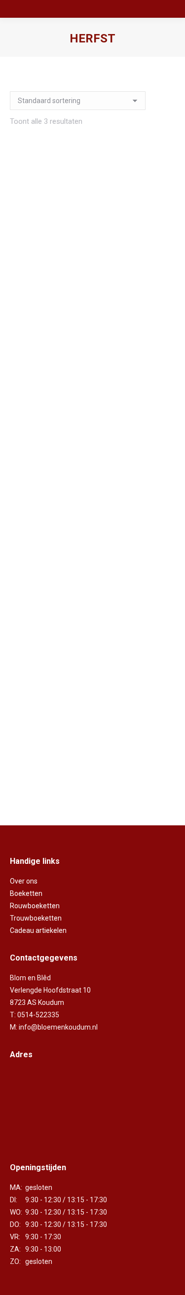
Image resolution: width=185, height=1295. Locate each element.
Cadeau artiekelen (38, 930)
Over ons (23, 881)
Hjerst (92, 522)
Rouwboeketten (35, 906)
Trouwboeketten (36, 918)
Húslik (92, 740)
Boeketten (26, 893)
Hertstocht (92, 304)
